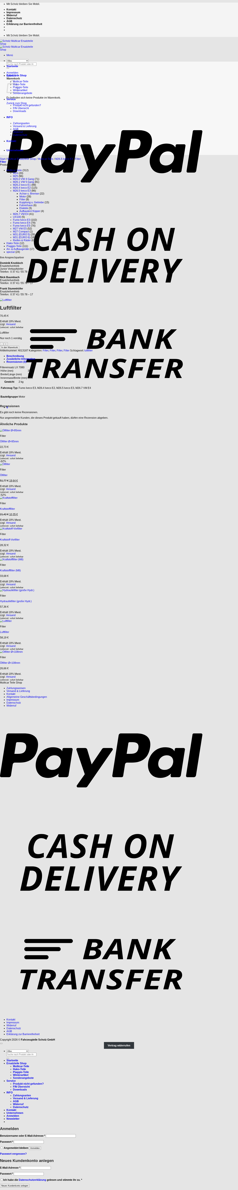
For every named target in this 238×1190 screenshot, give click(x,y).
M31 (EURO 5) (21, 234)
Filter (78, 159)
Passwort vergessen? (13, 1153)
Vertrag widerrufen (119, 1045)
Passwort (6, 1141)
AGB (9, 21)
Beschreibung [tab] (15, 356)
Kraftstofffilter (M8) (10, 570)
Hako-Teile (19, 84)
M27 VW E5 (20, 228)
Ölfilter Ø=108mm (10, 662)
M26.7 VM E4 (20, 214)
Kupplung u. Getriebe (31, 202)
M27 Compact (21, 231)
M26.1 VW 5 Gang (23, 182)
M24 (15, 173)
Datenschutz (14, 18)
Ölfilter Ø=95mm (9, 441)
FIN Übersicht (21, 108)
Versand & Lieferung (24, 126)
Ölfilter (3, 475)
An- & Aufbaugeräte (17, 249)
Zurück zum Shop (16, 103)
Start (2, 159)
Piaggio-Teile (20, 87)
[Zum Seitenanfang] (1, 1043)
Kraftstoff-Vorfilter (10, 539)
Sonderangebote (22, 93)
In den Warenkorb (9, 347)
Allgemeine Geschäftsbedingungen (26, 696)
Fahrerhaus (26, 205)
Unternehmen (14, 150)
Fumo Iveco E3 (21, 219)
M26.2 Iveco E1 (22, 184)
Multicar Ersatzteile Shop (21, 159)
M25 (15, 176)
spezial (10, 252)
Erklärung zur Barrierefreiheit (24, 24)
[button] (9, 55)
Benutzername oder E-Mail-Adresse (22, 1135)
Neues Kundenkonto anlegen (14, 1185)
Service (11, 99)
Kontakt (11, 9)
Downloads (19, 111)
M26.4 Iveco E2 (22, 187)
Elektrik (23, 208)
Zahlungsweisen (16, 688)
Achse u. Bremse (29, 193)
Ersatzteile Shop (16, 75)
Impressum (13, 12)
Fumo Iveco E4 (21, 222)
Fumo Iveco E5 (21, 225)
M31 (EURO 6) (21, 237)
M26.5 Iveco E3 (64, 159)
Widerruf (11, 15)
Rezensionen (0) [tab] (16, 361)
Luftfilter (4, 632)
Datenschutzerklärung (32, 1179)
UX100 (17, 217)
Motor (22, 196)
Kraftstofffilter (7, 508)
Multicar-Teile (20, 81)
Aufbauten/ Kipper (29, 211)
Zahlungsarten (21, 123)
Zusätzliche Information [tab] (20, 359)
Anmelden (35, 1148)
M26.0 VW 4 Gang (23, 179)
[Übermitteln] (7, 1058)
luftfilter (88, 350)
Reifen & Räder (22, 240)
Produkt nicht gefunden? (27, 105)
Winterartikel (20, 90)
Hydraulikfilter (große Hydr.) (16, 601)
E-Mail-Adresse (10, 1167)
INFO (9, 117)
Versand (11, 324)
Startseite (12, 66)
